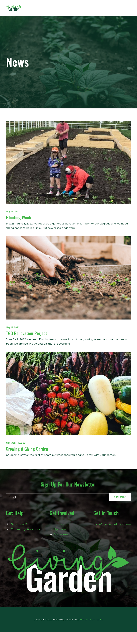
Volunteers (61, 534)
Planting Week (18, 217)
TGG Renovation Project (26, 333)
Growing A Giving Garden (27, 448)
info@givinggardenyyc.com (113, 524)
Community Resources (25, 529)
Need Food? (19, 524)
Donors (59, 524)
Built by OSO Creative (91, 619)
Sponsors (60, 529)
